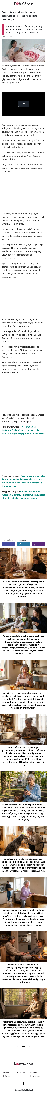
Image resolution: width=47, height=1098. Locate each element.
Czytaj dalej (23, 1046)
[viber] (38, 544)
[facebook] (8, 544)
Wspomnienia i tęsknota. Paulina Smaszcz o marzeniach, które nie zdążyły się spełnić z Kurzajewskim (23, 430)
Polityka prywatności (35, 1074)
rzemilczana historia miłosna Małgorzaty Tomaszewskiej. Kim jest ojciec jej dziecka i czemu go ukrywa (23, 495)
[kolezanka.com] (23, 3)
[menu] (44, 3)
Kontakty (21, 1072)
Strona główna (6, 1074)
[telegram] (23, 544)
